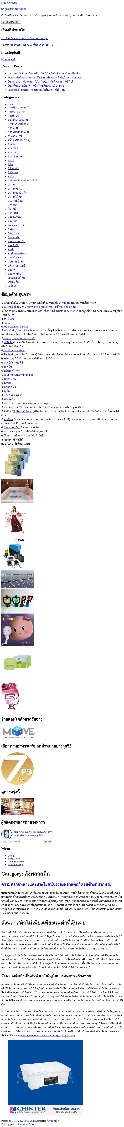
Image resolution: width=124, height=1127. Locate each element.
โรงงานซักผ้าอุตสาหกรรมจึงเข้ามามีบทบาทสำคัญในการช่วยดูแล (44, 77)
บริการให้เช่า (15, 196)
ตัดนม (7, 383)
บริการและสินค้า (17, 192)
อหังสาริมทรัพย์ (16, 265)
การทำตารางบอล (20, 435)
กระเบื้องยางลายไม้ (18, 107)
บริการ (11, 184)
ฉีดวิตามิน (10, 354)
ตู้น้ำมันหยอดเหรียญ (19, 140)
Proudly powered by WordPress (17, 1124)
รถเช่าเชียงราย (16, 225)
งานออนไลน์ (15, 136)
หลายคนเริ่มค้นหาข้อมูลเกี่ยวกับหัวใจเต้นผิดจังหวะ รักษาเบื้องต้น (44, 73)
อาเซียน (8, 419)
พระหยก (12, 221)
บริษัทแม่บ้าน (15, 200)
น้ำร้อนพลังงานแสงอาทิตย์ (22, 180)
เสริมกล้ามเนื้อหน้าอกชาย (18, 374)
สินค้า (11, 249)
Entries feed (14, 858)
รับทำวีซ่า (13, 233)
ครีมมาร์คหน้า (12, 370)
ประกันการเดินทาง (14, 350)
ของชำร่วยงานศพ (18, 119)
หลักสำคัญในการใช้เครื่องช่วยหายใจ (24, 330)
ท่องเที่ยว (13, 148)
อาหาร (12, 269)
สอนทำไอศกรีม (16, 241)
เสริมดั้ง (8, 342)
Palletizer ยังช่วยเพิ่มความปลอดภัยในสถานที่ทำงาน (36, 89)
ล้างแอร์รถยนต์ (17, 403)
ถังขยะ (11, 144)
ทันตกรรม (13, 152)
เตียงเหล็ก (13, 281)
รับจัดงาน (13, 229)
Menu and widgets (11, 22)
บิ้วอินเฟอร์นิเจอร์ (22, 411)
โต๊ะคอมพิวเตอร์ (13, 395)
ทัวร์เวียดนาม (15, 156)
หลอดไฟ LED (15, 257)
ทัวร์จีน (8, 366)
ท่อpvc (6, 323)
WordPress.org (15, 864)
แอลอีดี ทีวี (10, 387)
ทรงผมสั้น (9, 399)
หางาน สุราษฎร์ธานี (23, 338)
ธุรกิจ (11, 176)
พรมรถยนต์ (14, 217)
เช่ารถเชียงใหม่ (16, 277)
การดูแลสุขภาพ (17, 111)
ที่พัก (10, 164)
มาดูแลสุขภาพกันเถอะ (14, 8)
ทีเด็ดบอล (13, 172)
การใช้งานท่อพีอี (13, 362)
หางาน (7, 338)
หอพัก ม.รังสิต (16, 261)
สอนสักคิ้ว (13, 245)
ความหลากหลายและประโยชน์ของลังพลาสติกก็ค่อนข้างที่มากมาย (56, 884)
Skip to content (9, 2)
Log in (11, 855)
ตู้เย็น (7, 391)
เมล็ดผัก (12, 286)
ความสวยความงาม (19, 132)
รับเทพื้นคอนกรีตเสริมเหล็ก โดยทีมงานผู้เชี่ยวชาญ (36, 85)
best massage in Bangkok (16, 326)
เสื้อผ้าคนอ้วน (62, 302)
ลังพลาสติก (14, 237)
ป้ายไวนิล (13, 213)
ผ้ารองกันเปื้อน (12, 427)
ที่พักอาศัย (13, 168)
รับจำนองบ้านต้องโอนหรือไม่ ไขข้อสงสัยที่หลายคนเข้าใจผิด (41, 81)
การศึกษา (13, 115)
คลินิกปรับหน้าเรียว (18, 123)
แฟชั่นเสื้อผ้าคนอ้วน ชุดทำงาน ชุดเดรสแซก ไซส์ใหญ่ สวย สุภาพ (40, 306)
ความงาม (13, 127)
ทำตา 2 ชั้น (10, 378)
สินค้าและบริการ (17, 253)
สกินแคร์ (52, 407)
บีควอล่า (12, 204)
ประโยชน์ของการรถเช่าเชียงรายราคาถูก (24, 38)
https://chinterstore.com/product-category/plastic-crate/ (48, 1035)
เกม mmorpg (11, 431)
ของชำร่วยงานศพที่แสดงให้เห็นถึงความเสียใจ (27, 45)
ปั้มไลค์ (12, 209)
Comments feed (16, 861)
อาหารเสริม (14, 273)
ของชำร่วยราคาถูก (75, 311)
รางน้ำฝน (8, 319)
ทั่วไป (11, 160)
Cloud (11, 104)
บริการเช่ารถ (15, 188)
